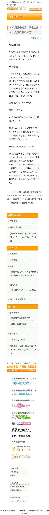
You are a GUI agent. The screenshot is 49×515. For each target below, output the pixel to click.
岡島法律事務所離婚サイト (23, 400)
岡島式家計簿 (15, 227)
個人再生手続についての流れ (23, 290)
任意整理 (13, 221)
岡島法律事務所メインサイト (24, 378)
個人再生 (13, 285)
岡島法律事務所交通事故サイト (24, 392)
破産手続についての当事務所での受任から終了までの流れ (24, 273)
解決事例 (13, 334)
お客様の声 (14, 313)
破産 (12, 266)
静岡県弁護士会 (18, 442)
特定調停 (13, 260)
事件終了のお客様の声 (20, 318)
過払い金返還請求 (17, 299)
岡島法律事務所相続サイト (23, 413)
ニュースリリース (17, 340)
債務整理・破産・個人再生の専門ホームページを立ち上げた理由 (23, 237)
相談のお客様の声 (19, 324)
